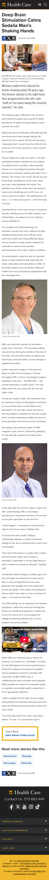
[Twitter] (18, 807)
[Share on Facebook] (4, 38)
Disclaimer (31, 874)
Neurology (26, 756)
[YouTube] (24, 807)
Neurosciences (10, 756)
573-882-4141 (34, 799)
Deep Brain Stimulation (20, 735)
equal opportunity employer (28, 861)
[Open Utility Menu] (40, 4)
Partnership (26, 763)
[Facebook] (11, 807)
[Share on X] (9, 38)
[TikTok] (38, 807)
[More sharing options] (13, 38)
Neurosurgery (9, 763)
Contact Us (13, 799)
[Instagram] (31, 807)
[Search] (45, 4)
